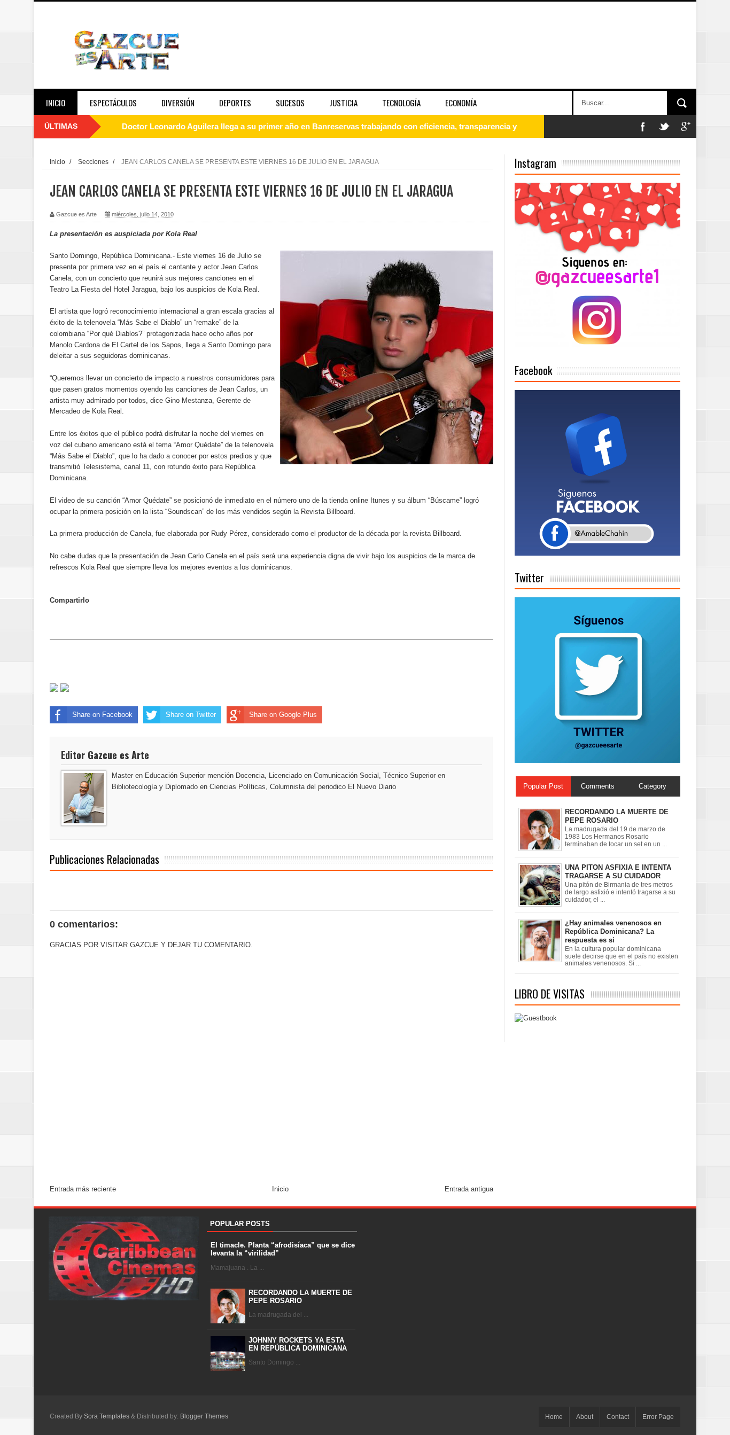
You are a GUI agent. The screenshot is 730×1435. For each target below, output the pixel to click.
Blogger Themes (204, 1416)
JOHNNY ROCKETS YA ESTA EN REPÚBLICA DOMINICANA (297, 1344)
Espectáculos (113, 102)
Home (554, 1417)
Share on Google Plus (283, 715)
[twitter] (664, 126)
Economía (461, 102)
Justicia (343, 102)
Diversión (178, 102)
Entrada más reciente (83, 1189)
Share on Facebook (102, 715)
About (584, 1417)
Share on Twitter (191, 715)
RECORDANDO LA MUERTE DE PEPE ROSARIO (300, 1297)
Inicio (55, 102)
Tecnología (401, 102)
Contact (618, 1417)
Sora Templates (106, 1416)
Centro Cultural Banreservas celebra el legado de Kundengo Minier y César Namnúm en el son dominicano (321, 126)
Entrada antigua (469, 1189)
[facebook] (643, 126)
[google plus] (685, 126)
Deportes (235, 102)
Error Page (658, 1417)
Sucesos (290, 102)
